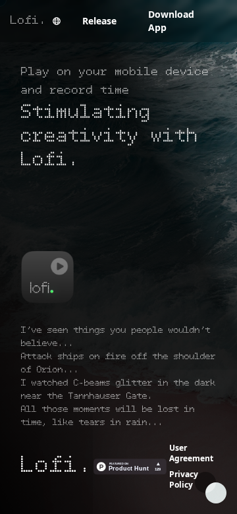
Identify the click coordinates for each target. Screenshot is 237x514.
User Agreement (191, 453)
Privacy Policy (183, 479)
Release (99, 20)
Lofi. (29, 21)
